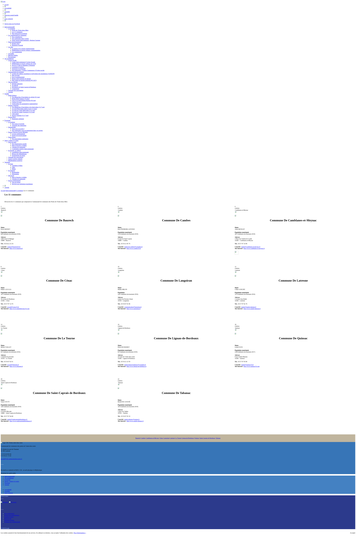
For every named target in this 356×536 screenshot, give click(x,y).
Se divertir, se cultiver (14, 150)
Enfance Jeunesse (13, 105)
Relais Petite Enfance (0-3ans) (20, 99)
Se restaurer (11, 170)
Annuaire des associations (15, 90)
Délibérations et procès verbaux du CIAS (24, 63)
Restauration (15, 172)
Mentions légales (9, 520)
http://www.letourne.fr (16, 366)
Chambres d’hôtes (17, 165)
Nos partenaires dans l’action (20, 38)
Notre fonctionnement (14, 42)
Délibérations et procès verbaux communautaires (26, 50)
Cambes (143, 438)
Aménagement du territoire (16, 72)
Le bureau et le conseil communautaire (23, 48)
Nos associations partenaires (20, 139)
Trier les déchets (13, 82)
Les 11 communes (17, 32)
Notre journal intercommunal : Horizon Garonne (26, 40)
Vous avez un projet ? (18, 129)
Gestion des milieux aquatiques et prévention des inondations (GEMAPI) (33, 74)
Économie (7, 120)
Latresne (172, 438)
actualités (7, 12)
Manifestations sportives (15, 160)
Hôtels (14, 169)
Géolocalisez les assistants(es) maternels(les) (25, 104)
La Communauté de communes (17, 35)
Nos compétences (17, 37)
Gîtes (13, 167)
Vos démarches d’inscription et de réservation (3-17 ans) (28, 107)
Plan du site (7, 518)
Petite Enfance (12, 95)
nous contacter (8, 19)
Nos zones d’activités (18, 124)
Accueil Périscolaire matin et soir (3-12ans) (24, 109)
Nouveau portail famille (11, 15)
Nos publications (9, 513)
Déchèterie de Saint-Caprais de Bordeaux (24, 87)
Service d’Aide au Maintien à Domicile (23, 65)
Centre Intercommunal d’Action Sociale (23, 62)
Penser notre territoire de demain (21, 79)
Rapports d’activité (17, 45)
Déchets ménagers (17, 84)
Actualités (11, 53)
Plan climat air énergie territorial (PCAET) (24, 80)
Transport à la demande (18, 69)
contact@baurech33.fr (13, 247)
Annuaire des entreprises (19, 125)
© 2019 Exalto (5, 528)
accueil (6, 4)
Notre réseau (12, 137)
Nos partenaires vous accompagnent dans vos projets (27, 130)
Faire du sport (12, 142)
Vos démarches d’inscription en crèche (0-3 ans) (26, 97)
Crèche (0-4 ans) (17, 102)
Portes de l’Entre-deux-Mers (20, 30)
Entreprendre (12, 127)
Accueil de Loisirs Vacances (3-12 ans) (23, 112)
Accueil (3, 190)
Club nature (15, 114)
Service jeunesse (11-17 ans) (20, 115)
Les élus (10, 47)
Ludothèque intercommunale (20, 152)
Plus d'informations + (80, 533)
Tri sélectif (15, 85)
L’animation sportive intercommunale (23, 149)
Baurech (137, 438)
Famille (6, 94)
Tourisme (7, 162)
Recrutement (12, 57)
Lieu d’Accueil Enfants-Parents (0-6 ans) (24, 100)
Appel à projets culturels (15, 159)
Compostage (15, 89)
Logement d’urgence (18, 67)
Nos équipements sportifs (19, 144)
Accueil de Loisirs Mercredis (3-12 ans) (23, 110)
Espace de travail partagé (19, 135)
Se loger (10, 164)
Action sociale (12, 60)
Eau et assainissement (18, 77)
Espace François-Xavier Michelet (18, 132)
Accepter (352, 533)
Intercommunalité (9, 27)
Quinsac (196, 438)
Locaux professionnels (18, 134)
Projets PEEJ (12, 117)
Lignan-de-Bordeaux (188, 438)
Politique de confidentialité (12, 522)
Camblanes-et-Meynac (152, 438)
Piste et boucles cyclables (19, 145)
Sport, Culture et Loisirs (11, 140)
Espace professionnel (14, 180)
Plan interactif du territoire (19, 33)
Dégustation (15, 174)
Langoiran (166, 438)
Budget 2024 (15, 43)
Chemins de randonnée (18, 147)
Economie (7, 480)
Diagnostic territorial (18, 119)
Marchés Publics (13, 55)
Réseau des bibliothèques (19, 154)
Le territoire (11, 28)
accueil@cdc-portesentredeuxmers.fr (11, 459)
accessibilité (7, 8)
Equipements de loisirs (18, 155)
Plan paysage (16, 75)
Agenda (10, 92)
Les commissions (17, 52)
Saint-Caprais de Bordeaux (207, 438)
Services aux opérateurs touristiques (22, 184)
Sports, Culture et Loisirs (11, 481)
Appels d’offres (9, 517)
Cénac (161, 438)
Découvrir (11, 175)
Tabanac (218, 438)
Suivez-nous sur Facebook (12, 24)
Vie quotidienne (9, 58)
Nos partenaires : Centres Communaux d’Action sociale (28, 70)
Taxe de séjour (16, 182)
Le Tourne (178, 438)
